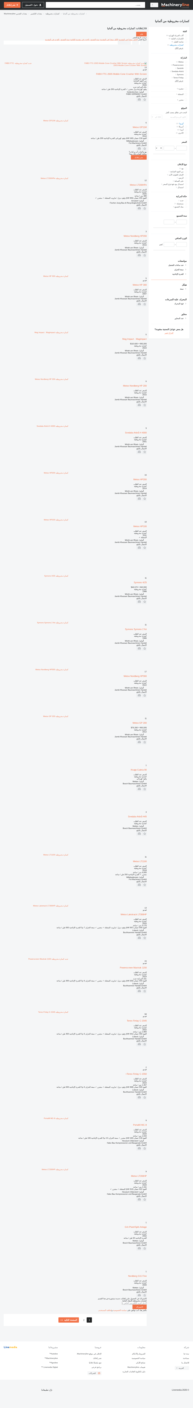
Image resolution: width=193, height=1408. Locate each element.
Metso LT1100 (140, 861)
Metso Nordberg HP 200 (135, 386)
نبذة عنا (186, 1354)
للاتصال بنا (185, 1363)
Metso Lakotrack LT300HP (134, 914)
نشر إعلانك (139, 157)
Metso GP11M (140, 127)
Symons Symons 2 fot (136, 629)
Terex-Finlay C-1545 (137, 1021)
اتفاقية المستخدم (105, 1310)
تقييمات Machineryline (136, 1367)
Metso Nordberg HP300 (135, 676)
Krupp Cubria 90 (139, 770)
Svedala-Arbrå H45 (137, 816)
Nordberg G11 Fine (137, 1276)
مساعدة (186, 1358)
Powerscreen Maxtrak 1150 (133, 967)
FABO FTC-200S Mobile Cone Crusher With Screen (121, 74)
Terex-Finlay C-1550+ (136, 1074)
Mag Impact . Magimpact (134, 339)
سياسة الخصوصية (120, 1310)
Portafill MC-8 (140, 1125)
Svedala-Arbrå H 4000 (136, 432)
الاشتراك (139, 1307)
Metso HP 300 (140, 285)
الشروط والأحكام (138, 1354)
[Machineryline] (175, 5)
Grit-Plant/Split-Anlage (136, 1227)
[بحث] (142, 5)
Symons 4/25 (140, 582)
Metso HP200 (140, 479)
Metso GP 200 (140, 723)
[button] (144, 99)
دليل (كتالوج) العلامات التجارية (133, 1372)
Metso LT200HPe (138, 185)
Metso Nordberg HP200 (135, 236)
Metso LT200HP (139, 1176)
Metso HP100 (140, 526)
